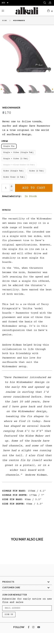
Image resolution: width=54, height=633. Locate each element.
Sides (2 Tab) (36, 171)
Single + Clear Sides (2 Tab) (19, 165)
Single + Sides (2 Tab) (15, 159)
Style (5, 141)
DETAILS (6, 210)
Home (4, 21)
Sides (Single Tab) (13, 171)
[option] (20, 89)
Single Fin (9, 146)
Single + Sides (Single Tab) (18, 153)
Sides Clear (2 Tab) (14, 177)
